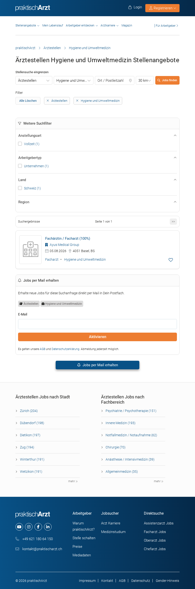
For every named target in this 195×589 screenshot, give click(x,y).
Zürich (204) (29, 411)
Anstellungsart (29, 135)
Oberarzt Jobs (155, 540)
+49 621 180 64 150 (37, 539)
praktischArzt (25, 48)
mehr (72, 481)
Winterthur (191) (32, 459)
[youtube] (19, 527)
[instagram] (29, 527)
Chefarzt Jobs (155, 549)
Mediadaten (82, 555)
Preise (77, 546)
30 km (143, 80)
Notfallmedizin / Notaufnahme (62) (131, 435)
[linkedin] (48, 527)
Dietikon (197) (30, 435)
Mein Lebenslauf (52, 25)
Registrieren (163, 8)
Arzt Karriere (110, 523)
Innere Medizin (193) (121, 423)
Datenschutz (140, 581)
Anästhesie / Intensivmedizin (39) (130, 459)
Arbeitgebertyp (29, 158)
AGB (42, 349)
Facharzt (51, 259)
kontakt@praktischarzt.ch (41, 549)
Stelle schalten (84, 538)
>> (173, 221)
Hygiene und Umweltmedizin (74, 80)
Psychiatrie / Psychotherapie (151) (131, 411)
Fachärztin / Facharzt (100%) (67, 238)
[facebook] (38, 527)
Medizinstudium (113, 532)
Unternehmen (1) (36, 166)
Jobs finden (169, 80)
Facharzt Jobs (155, 532)
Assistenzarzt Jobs (159, 523)
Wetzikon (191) (31, 471)
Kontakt (107, 581)
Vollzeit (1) (31, 144)
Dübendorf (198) (32, 423)
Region (23, 202)
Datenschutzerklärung (65, 349)
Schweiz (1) (32, 188)
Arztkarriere (108, 25)
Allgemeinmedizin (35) (122, 471)
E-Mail (22, 314)
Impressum (87, 581)
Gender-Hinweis (167, 581)
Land (22, 180)
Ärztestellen (52, 48)
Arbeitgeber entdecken (80, 25)
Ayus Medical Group (64, 245)
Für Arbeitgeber (166, 25)
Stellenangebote (25, 25)
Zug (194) (27, 447)
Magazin (127, 25)
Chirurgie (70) (116, 447)
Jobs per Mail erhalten (100, 365)
